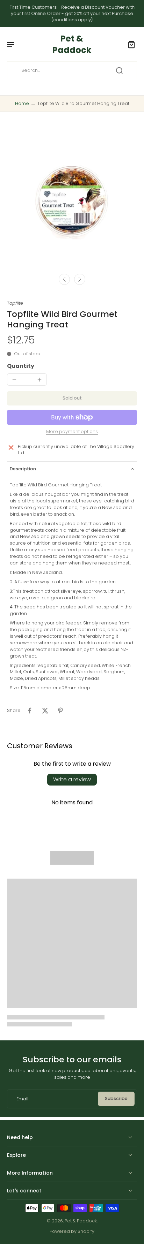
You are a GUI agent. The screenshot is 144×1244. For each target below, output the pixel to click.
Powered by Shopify (72, 1231)
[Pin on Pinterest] (60, 710)
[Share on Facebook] (29, 710)
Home (22, 103)
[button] (72, 398)
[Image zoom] (72, 198)
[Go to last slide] (64, 279)
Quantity (20, 366)
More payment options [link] (72, 432)
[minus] (14, 380)
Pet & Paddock (81, 1221)
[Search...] (119, 70)
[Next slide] (79, 279)
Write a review (72, 779)
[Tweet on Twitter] (45, 710)
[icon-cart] (129, 44)
